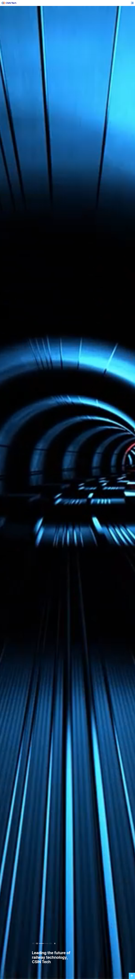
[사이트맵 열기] (132, 3)
